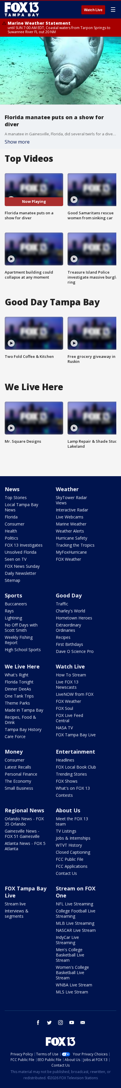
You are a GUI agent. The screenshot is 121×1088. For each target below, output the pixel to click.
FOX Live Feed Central (69, 718)
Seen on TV (15, 559)
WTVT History (69, 845)
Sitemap (12, 580)
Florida (11, 517)
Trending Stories (71, 774)
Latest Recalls (18, 767)
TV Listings (66, 831)
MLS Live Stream (72, 992)
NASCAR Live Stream (76, 930)
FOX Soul (64, 708)
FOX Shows (67, 781)
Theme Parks (17, 703)
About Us (68, 810)
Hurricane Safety (71, 538)
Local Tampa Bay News (21, 507)
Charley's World (70, 611)
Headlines (65, 760)
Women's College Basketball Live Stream (72, 972)
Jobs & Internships (73, 838)
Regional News (24, 810)
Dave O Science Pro (75, 651)
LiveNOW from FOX (74, 694)
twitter (49, 1022)
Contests (64, 795)
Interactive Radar (72, 510)
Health (11, 531)
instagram (60, 1022)
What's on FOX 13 (73, 788)
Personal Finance (21, 774)
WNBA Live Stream (74, 985)
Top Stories (16, 497)
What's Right (16, 675)
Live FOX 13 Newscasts (67, 684)
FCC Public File (69, 859)
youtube (71, 1022)
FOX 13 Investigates (24, 545)
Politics (11, 538)
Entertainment (75, 751)
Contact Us (66, 873)
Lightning (13, 618)
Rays (9, 611)
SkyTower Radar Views (71, 500)
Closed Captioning (73, 852)
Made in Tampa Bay (24, 710)
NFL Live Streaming (74, 904)
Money (14, 751)
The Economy (18, 781)
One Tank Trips (19, 696)
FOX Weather (68, 559)
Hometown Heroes (74, 618)
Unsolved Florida (20, 552)
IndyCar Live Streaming (67, 939)
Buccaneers (16, 604)
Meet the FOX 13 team (72, 821)
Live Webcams (69, 517)
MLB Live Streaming (75, 923)
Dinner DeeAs (18, 689)
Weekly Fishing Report (19, 639)
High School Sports (23, 649)
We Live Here (22, 666)
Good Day (69, 595)
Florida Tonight (19, 682)
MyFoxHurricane (71, 552)
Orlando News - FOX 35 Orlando (24, 821)
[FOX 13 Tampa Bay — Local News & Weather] (22, 9)
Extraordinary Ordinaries (68, 627)
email (83, 1022)
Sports (13, 595)
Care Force (15, 736)
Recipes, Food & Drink (20, 719)
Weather (67, 489)
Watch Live (93, 10)
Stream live (15, 904)
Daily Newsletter (20, 573)
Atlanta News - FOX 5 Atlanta (25, 846)
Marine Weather (71, 524)
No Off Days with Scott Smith (21, 627)
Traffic (62, 604)
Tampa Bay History (23, 729)
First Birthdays (69, 644)
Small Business (19, 788)
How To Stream (71, 675)
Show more (17, 142)
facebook (38, 1022)
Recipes (63, 637)
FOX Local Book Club (76, 767)
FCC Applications (72, 866)
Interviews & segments (16, 913)
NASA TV (64, 727)
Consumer (14, 524)
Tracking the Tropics (75, 545)
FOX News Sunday (22, 566)
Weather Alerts (70, 531)
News (12, 489)
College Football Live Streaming (75, 913)
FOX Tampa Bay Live (76, 734)
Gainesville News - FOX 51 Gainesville (22, 833)
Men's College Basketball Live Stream (70, 955)
